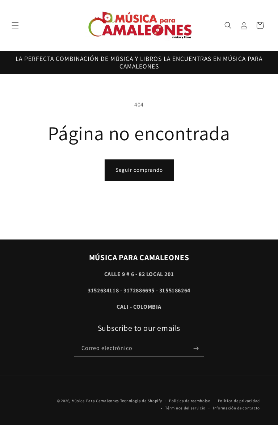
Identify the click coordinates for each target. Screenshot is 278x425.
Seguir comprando (139, 169)
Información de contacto (236, 408)
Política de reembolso (190, 400)
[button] (15, 25)
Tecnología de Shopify (141, 400)
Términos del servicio (185, 408)
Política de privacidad (239, 400)
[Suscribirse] (196, 348)
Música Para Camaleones (95, 400)
